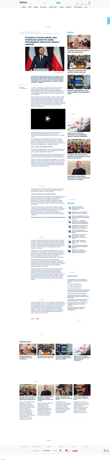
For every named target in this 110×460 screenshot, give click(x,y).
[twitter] (109, 21)
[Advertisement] (55, 18)
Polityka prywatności (37, 446)
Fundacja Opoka (24, 446)
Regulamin (49, 446)
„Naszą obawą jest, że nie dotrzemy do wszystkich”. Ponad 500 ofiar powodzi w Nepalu (77, 281)
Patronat (73, 446)
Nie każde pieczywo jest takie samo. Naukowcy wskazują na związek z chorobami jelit (76, 308)
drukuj (37, 85)
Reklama (61, 446)
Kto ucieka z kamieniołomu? (74, 284)
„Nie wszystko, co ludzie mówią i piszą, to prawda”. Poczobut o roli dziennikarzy (77, 300)
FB (32, 85)
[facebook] (109, 19)
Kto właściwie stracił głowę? (74, 286)
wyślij (40, 85)
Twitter (34, 85)
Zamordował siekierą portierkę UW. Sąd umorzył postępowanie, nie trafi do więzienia (77, 304)
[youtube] (109, 23)
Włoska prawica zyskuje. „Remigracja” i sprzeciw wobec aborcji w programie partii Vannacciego (78, 296)
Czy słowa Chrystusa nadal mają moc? (77, 293)
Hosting (85, 446)
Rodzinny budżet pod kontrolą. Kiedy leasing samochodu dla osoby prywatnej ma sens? (78, 290)
